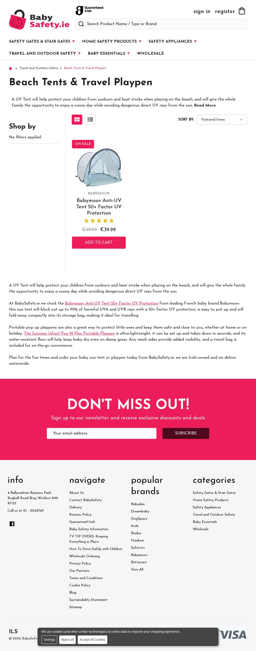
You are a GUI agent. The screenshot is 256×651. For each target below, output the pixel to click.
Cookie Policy (79, 585)
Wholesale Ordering (84, 556)
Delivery (75, 507)
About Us (76, 493)
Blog (72, 593)
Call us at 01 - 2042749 (26, 511)
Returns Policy (80, 515)
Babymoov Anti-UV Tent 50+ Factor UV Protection (99, 207)
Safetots (138, 548)
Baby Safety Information (88, 529)
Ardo (135, 526)
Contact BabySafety (85, 500)
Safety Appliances (170, 42)
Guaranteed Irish (82, 522)
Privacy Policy (80, 564)
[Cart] (241, 11)
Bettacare (139, 562)
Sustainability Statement (88, 600)
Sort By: (186, 120)
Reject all (67, 639)
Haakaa (137, 540)
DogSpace (139, 519)
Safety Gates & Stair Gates (40, 42)
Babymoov (139, 555)
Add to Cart (99, 243)
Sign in (202, 12)
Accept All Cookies (92, 639)
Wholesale (150, 54)
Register (225, 12)
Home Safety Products (110, 42)
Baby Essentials (107, 54)
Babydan (138, 504)
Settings (49, 639)
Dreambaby (140, 511)
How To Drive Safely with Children (95, 549)
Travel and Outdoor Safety (43, 54)
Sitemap (75, 607)
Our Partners (79, 571)
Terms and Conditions (86, 578)
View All (137, 570)
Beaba (136, 533)
